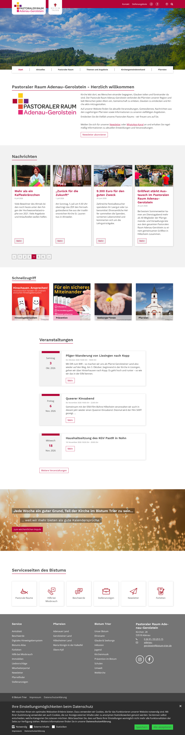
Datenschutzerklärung (98, 721)
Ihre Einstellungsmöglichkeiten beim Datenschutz (52, 706)
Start (20, 69)
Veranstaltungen (56, 339)
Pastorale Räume (24, 597)
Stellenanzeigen (106, 597)
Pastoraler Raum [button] (66, 69)
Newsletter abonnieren (94, 134)
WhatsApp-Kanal (135, 124)
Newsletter (115, 124)
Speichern (141, 727)
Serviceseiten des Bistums (39, 570)
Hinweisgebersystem (26, 317)
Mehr (19, 240)
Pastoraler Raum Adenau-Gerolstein (152, 626)
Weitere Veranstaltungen (54, 470)
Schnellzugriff (24, 278)
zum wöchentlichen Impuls (27, 529)
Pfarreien (143, 317)
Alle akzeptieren (162, 727)
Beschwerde (79, 597)
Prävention (62, 317)
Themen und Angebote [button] (97, 69)
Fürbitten (160, 597)
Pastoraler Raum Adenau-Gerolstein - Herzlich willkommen (73, 86)
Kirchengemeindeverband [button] (133, 69)
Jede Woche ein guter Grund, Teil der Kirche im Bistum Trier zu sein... (73, 511)
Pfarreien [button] (162, 69)
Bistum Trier (103, 624)
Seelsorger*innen (106, 317)
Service (17, 624)
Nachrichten (24, 156)
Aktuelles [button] (40, 69)
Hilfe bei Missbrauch (51, 599)
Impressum (17, 731)
